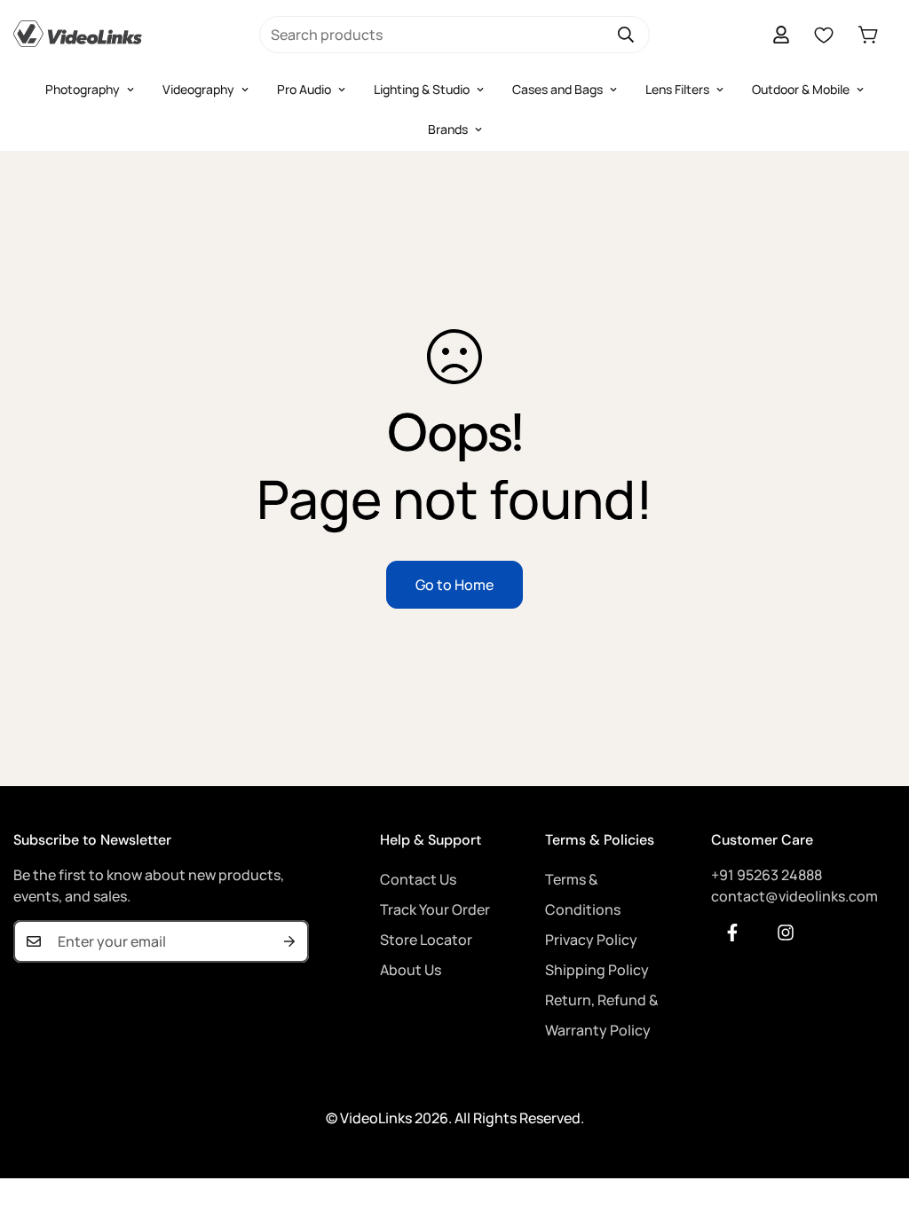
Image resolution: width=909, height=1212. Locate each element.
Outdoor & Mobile (801, 89)
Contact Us (418, 879)
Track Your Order (435, 909)
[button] (868, 34)
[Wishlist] (824, 34)
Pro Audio (304, 89)
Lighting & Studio (422, 89)
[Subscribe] (289, 941)
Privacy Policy (591, 939)
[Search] (626, 34)
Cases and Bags (557, 89)
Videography (198, 89)
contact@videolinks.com (794, 896)
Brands (448, 129)
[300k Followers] (732, 932)
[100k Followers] (785, 932)
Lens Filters (677, 89)
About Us (410, 970)
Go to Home (454, 584)
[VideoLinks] (77, 35)
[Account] (781, 34)
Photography (82, 89)
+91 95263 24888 (766, 875)
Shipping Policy (597, 970)
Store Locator (426, 939)
